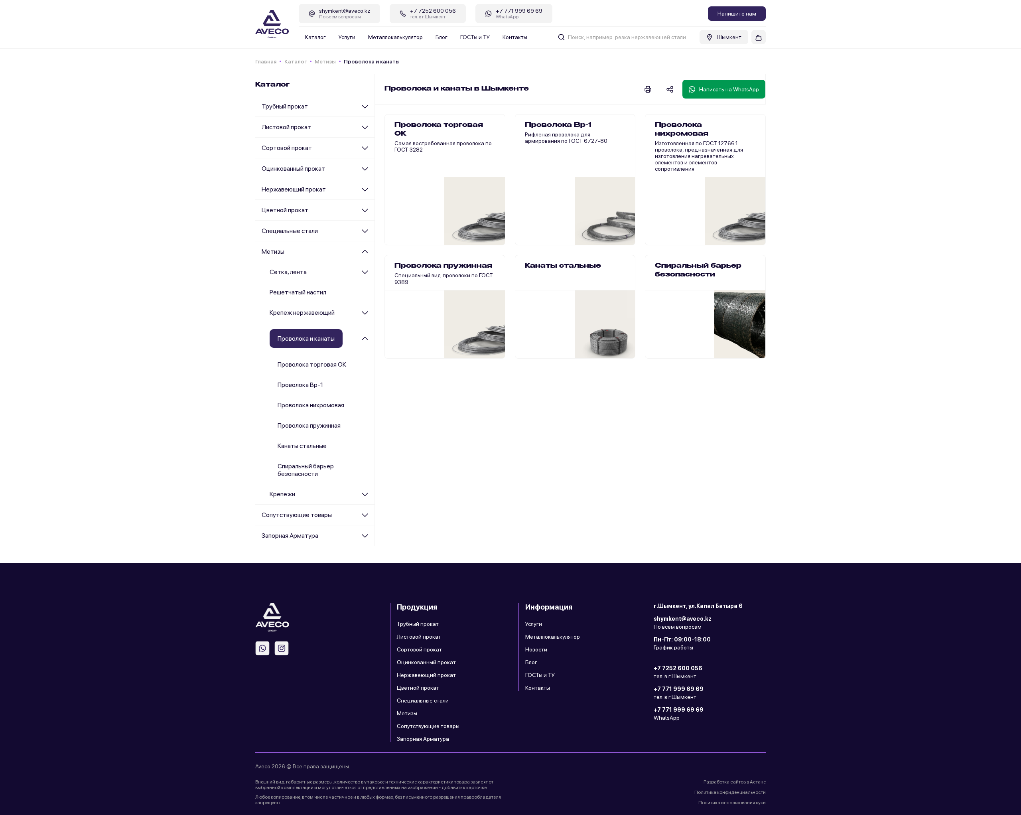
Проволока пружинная (309, 425)
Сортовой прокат (287, 148)
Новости (536, 649)
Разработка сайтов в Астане (735, 782)
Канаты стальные (302, 446)
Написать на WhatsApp (729, 89)
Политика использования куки (732, 802)
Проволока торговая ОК (312, 364)
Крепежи (282, 494)
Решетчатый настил (298, 292)
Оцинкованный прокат (293, 168)
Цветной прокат (285, 210)
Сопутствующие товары (297, 515)
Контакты (515, 37)
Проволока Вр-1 (300, 385)
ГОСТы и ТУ (475, 37)
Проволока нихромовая (311, 405)
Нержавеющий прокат (294, 189)
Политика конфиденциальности (730, 792)
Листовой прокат (286, 127)
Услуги (347, 37)
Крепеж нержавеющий (302, 312)
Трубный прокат (285, 106)
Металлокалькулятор (395, 37)
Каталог (315, 37)
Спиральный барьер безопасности (306, 470)
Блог (441, 37)
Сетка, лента (288, 272)
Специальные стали (290, 231)
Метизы (325, 61)
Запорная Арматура (290, 535)
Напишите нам (736, 13)
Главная (265, 61)
